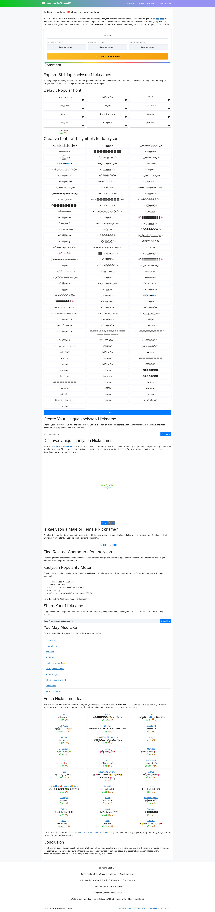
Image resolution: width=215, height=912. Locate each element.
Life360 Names (165, 3)
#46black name (53, 691)
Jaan (107, 749)
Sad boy (151, 821)
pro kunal (50, 652)
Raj (107, 760)
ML (63, 714)
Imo (151, 714)
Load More (107, 412)
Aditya (151, 772)
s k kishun (50, 657)
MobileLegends (151, 798)
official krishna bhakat (56, 680)
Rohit (64, 821)
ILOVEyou (64, 726)
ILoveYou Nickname (146, 3)
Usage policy (154, 908)
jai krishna (50, 640)
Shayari (107, 726)
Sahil (107, 809)
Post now (166, 434)
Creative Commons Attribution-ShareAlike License (90, 832)
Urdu (64, 760)
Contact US (165, 908)
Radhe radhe (64, 749)
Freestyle (64, 798)
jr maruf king (51, 646)
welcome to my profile (107, 772)
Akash (107, 798)
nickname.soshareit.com (62, 446)
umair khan (51, 686)
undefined (151, 726)
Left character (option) (55, 42)
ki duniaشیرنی (52, 674)
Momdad (151, 749)
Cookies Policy (141, 908)
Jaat (108, 821)
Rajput (64, 809)
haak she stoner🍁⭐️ (55, 663)
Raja (64, 772)
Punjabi (107, 786)
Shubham (151, 809)
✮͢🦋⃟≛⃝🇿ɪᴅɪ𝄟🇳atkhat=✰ (107, 737)
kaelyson (160, 19)
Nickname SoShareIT (56, 3)
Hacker (151, 786)
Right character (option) (137, 42)
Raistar (64, 737)
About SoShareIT (126, 908)
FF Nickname (129, 3)
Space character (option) (96, 42)
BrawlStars (151, 760)
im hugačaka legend (55, 669)
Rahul (107, 714)
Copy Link (165, 621)
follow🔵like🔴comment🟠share (63, 786)
